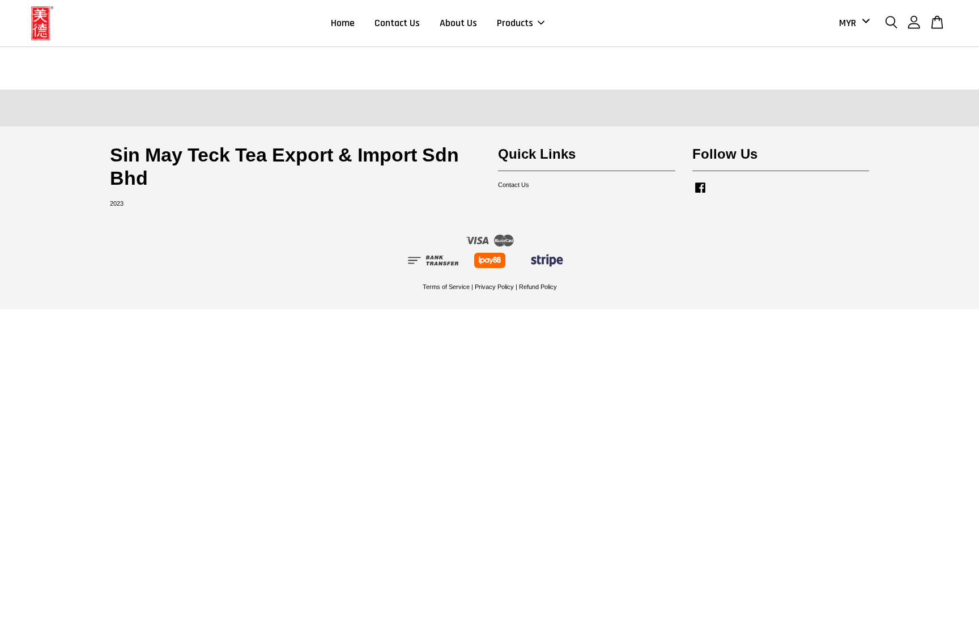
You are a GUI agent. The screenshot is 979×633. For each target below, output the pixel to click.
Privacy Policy (494, 286)
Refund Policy (538, 286)
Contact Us (397, 22)
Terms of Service (446, 286)
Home (343, 22)
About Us (458, 22)
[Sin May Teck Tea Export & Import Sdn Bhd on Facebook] (700, 193)
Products (515, 22)
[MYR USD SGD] (852, 23)
